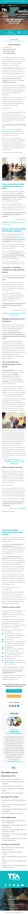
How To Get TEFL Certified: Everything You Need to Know (14, 805)
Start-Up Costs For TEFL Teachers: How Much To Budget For (13, 848)
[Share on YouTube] (22, 885)
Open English (22, 508)
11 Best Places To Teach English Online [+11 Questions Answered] (14, 830)
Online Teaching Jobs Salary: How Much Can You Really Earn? (13, 822)
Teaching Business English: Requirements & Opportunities (14, 810)
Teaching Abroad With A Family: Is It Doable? (12, 853)
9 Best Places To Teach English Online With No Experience (14, 835)
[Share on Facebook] (5, 885)
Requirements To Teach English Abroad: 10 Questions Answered (14, 866)
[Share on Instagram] (10, 885)
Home (10, 39)
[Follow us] (18, 885)
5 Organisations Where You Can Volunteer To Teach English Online (14, 839)
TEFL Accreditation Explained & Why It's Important (13, 782)
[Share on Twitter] (14, 885)
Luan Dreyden (10, 32)
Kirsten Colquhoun (12, 33)
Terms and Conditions (11, 908)
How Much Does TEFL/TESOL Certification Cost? (14, 801)
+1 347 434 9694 (14, 899)
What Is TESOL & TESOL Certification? (12, 793)
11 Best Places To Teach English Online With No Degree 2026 (14, 826)
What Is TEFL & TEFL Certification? (11, 779)
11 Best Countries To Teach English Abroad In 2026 (14, 862)
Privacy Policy (18, 908)
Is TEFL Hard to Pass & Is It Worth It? (12, 786)
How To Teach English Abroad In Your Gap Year (14, 857)
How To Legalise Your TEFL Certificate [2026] (13, 789)
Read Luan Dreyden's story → (14, 761)
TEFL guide (15, 39)
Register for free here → (14, 2)
